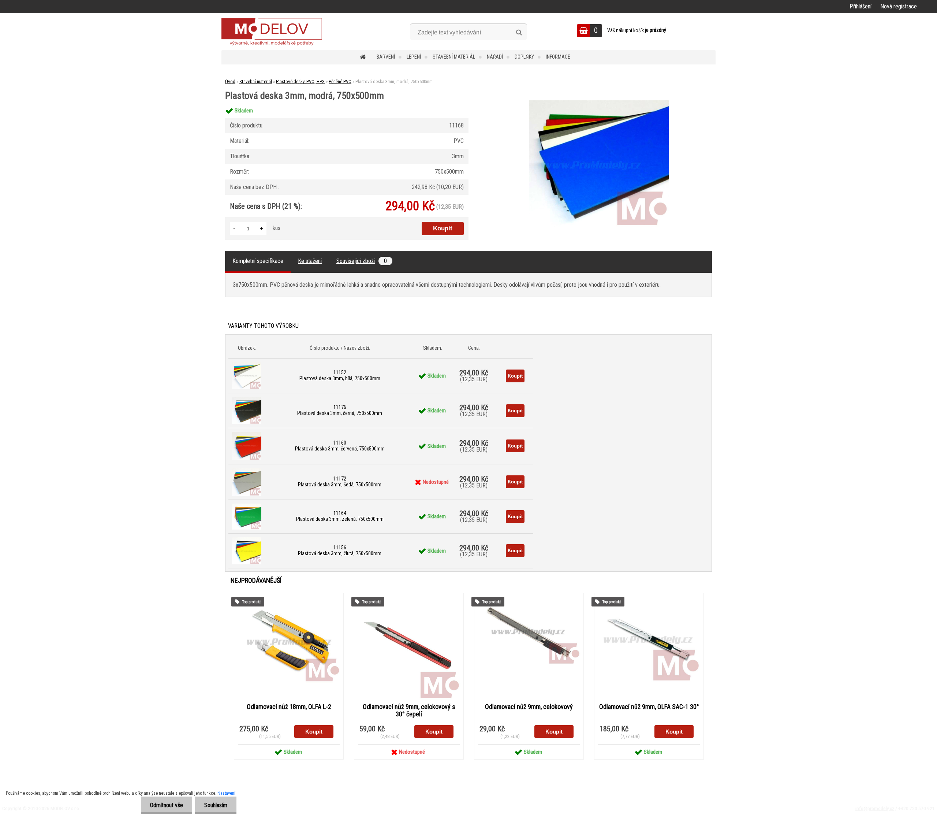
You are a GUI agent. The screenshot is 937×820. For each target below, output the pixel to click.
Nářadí (495, 57)
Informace (558, 57)
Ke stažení (310, 260)
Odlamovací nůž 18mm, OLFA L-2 (289, 706)
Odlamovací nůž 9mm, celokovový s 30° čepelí (409, 710)
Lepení (414, 57)
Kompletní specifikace (257, 260)
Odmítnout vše (166, 805)
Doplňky (524, 57)
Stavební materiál (454, 57)
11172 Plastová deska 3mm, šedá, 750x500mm (339, 481)
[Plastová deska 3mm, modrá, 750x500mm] (599, 103)
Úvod (230, 81)
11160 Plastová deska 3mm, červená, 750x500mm (340, 446)
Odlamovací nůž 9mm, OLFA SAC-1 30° (649, 706)
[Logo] (271, 31)
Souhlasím (215, 805)
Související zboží (361, 260)
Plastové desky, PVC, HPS (300, 81)
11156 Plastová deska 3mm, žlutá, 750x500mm (339, 550)
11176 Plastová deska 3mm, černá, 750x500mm (339, 410)
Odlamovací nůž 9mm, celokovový (529, 706)
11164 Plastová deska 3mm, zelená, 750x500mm (340, 516)
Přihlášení (860, 6)
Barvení (386, 57)
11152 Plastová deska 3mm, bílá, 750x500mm (339, 375)
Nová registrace (898, 6)
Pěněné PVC (340, 81)
